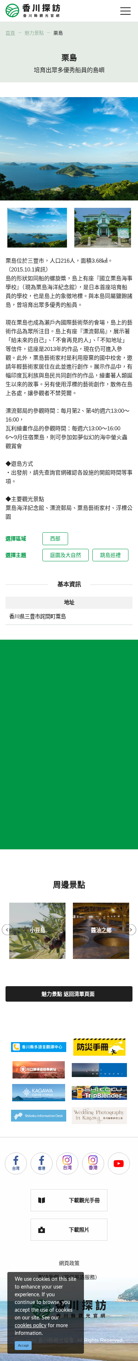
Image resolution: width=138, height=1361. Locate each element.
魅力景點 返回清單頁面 (68, 994)
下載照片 (79, 1230)
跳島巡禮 (110, 555)
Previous (7, 929)
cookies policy (30, 1325)
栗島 (58, 33)
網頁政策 (69, 1263)
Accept (23, 1345)
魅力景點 (34, 33)
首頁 (10, 33)
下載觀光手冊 (84, 1200)
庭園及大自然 (65, 555)
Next (130, 929)
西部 (55, 538)
